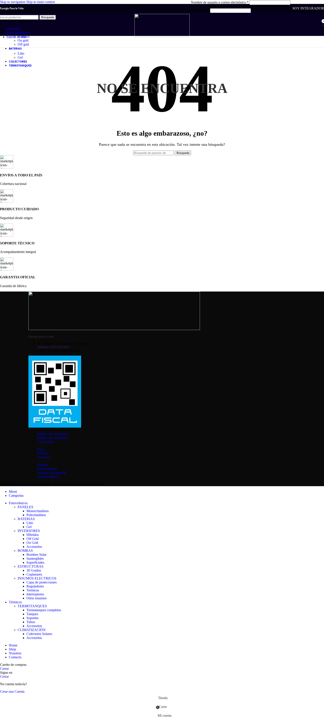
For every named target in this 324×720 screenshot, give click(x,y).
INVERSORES (29, 531)
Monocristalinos (37, 511)
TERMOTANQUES (32, 606)
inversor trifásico (18, 33)
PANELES (25, 507)
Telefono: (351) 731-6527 (53, 347)
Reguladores (35, 586)
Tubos (30, 622)
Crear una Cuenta (12, 691)
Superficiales (35, 562)
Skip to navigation (13, 2)
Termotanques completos (43, 610)
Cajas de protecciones (41, 582)
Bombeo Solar (36, 554)
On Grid (32, 543)
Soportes (32, 618)
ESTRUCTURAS (30, 566)
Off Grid (32, 539)
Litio (21, 53)
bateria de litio (16, 37)
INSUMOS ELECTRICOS (37, 578)
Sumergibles (35, 558)
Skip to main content (40, 2)
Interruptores (35, 594)
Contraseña (200, 10)
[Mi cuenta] (305, 24)
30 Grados (33, 570)
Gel (20, 57)
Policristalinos (36, 515)
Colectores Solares (39, 634)
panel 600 (13, 29)
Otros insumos (36, 598)
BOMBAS (25, 550)
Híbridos (32, 535)
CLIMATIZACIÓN (32, 630)
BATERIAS (26, 519)
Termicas (32, 590)
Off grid (23, 44)
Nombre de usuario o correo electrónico (220, 2)
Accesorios (34, 546)
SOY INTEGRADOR (308, 8)
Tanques (32, 614)
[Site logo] (162, 36)
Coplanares (34, 574)
